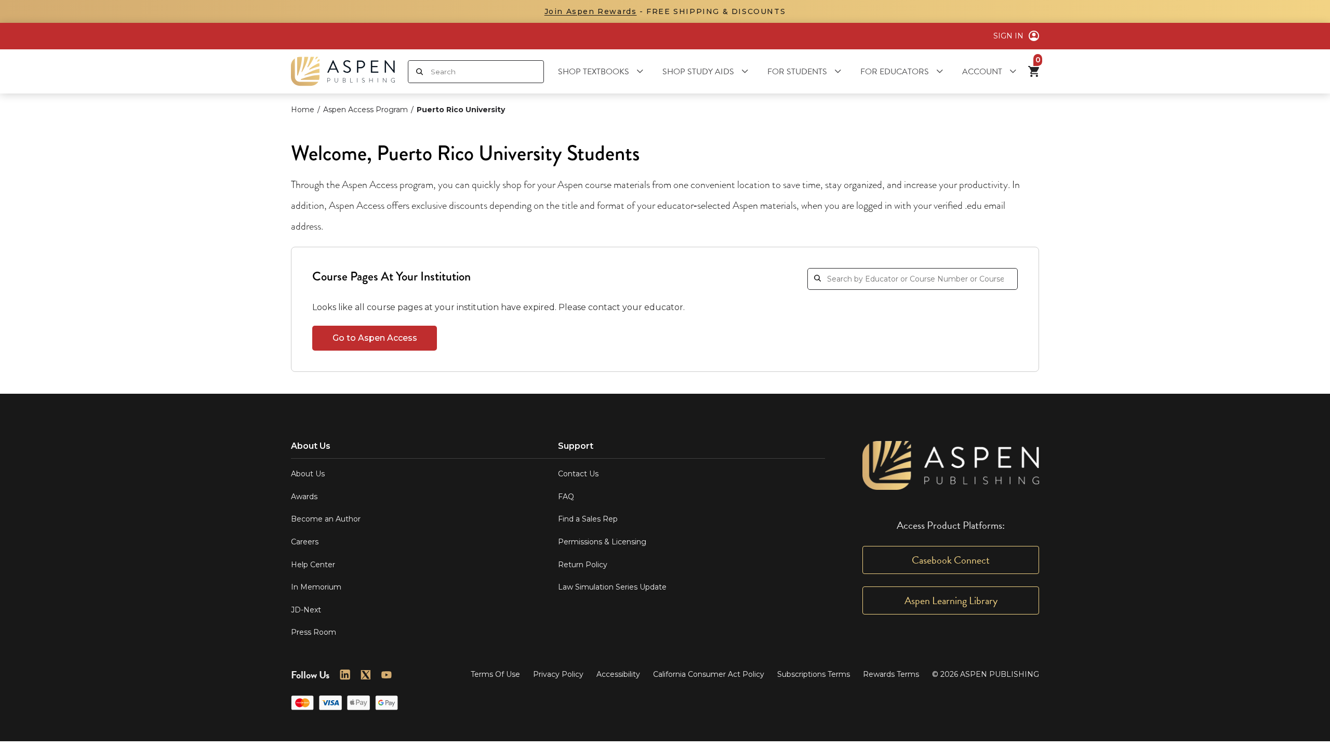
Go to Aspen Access (374, 338)
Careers (304, 541)
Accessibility (618, 674)
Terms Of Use (495, 674)
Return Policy (582, 564)
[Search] (419, 72)
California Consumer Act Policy (708, 674)
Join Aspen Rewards (590, 11)
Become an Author (326, 519)
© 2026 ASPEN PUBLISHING (985, 674)
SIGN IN (1008, 36)
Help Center (313, 564)
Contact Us (578, 473)
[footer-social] (345, 675)
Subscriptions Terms (813, 674)
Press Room (313, 632)
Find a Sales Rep (588, 519)
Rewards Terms (891, 674)
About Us (308, 473)
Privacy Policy (558, 674)
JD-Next (306, 610)
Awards (304, 496)
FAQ (566, 496)
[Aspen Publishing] (343, 71)
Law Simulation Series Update (612, 587)
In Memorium (316, 587)
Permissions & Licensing (602, 541)
